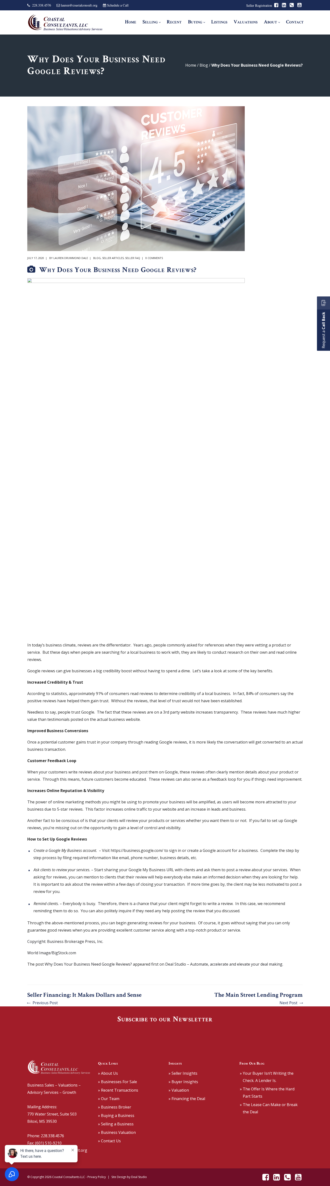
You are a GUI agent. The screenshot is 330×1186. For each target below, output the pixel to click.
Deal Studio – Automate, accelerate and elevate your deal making (223, 964)
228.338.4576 (41, 5)
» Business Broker (114, 1107)
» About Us (108, 1073)
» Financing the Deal (187, 1098)
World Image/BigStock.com (51, 952)
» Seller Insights (183, 1073)
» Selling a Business (116, 1124)
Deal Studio (139, 1177)
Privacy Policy (96, 1177)
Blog (204, 65)
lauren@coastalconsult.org (79, 5)
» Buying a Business (116, 1115)
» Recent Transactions (118, 1090)
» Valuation (179, 1090)
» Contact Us (109, 1141)
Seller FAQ (132, 258)
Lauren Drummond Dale (70, 258)
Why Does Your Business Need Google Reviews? (88, 964)
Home (190, 65)
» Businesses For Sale (117, 1081)
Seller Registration (259, 5)
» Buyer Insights (183, 1081)
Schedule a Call (118, 5)
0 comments (154, 258)
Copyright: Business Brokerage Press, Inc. (65, 941)
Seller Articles (113, 258)
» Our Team (108, 1098)
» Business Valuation (117, 1132)
